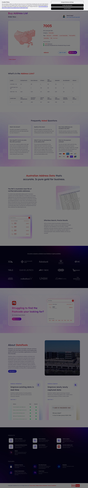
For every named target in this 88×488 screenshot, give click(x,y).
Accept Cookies (67, 8)
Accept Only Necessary (67, 5)
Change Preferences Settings (67, 2)
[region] (44, 5)
